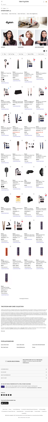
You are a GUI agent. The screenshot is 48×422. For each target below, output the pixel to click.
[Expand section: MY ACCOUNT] (24, 372)
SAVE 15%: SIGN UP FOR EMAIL (13, 361)
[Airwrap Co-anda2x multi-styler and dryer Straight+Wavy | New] (6, 92)
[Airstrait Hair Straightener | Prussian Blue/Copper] (41, 146)
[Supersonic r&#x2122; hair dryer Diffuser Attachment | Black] (41, 172)
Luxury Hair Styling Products (38, 344)
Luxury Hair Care (20, 344)
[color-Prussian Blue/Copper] (3, 79)
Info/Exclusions (26, 362)
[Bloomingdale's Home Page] (24, 1)
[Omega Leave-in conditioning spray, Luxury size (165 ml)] (6, 252)
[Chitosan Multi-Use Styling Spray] (41, 225)
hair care (22, 327)
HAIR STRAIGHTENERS (39, 47)
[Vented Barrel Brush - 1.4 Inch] (18, 146)
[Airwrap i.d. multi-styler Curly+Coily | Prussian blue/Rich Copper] (41, 118)
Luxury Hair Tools (5, 344)
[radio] (2, 79)
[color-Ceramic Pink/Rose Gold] (1, 79)
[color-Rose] (3, 186)
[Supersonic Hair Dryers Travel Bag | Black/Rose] (18, 92)
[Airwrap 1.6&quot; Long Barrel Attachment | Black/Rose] (41, 64)
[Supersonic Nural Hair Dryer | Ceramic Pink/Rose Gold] (29, 146)
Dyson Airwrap (5, 13)
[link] (6, 77)
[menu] (1, 1)
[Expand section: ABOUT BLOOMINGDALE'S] (24, 375)
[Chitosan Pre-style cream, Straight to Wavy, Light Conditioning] (29, 252)
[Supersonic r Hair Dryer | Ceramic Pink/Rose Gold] (6, 118)
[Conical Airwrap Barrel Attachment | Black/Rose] (18, 64)
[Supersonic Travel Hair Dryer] (6, 64)
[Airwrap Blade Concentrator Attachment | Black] (29, 172)
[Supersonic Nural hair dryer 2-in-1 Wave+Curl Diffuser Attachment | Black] (6, 199)
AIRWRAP (3, 47)
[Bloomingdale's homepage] (1, 8)
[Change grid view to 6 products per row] (46, 51)
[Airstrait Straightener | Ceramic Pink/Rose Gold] (29, 92)
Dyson (4, 8)
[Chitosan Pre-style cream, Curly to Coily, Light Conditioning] (18, 252)
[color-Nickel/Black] (1, 186)
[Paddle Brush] (6, 172)
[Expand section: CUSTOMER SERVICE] (24, 369)
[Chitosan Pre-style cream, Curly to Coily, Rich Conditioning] (6, 278)
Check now (39, 387)
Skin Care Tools (4, 347)
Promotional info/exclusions (32, 387)
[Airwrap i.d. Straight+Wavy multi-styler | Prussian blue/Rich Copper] (29, 64)
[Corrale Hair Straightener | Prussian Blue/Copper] (18, 118)
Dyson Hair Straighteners (32, 13)
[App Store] (4, 403)
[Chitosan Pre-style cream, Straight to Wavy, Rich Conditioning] (41, 252)
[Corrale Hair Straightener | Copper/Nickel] (6, 225)
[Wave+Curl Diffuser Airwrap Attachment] (29, 199)
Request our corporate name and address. (35, 415)
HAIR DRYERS (21, 47)
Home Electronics (21, 347)
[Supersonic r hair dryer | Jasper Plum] (18, 172)
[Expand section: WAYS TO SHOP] (24, 378)
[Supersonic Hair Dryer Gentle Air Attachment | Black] (29, 225)
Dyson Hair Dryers (21, 13)
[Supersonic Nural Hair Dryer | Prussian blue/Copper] (6, 146)
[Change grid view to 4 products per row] (44, 51)
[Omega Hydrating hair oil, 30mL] (18, 199)
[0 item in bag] (46, 1)
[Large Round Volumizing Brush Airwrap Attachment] (29, 118)
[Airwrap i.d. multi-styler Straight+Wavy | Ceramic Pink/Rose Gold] (41, 92)
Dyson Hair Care (12, 13)
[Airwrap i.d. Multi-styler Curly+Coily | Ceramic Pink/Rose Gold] (41, 199)
